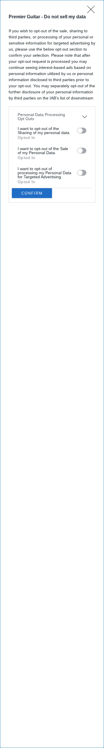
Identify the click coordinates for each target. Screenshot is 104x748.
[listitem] (52, 117)
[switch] (81, 130)
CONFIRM (32, 193)
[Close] (92, 11)
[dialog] (52, 374)
